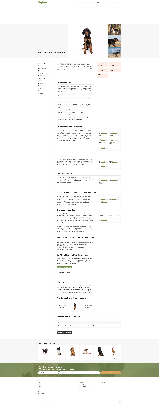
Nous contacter (83, 384)
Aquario (84, 2)
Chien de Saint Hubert (79, 287)
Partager (42, 49)
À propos (81, 382)
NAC (98, 2)
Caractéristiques (42, 68)
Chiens (74, 2)
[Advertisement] (79, 14)
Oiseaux (89, 2)
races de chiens (66, 262)
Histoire (40, 88)
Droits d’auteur (82, 389)
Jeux (116, 2)
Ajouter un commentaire (64, 332)
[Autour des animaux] (42, 2)
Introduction (41, 65)
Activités (40, 80)
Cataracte (60, 270)
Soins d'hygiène (42, 78)
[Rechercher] (120, 3)
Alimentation (41, 83)
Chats (79, 2)
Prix (39, 90)
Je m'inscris (110, 372)
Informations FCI (42, 93)
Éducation (40, 73)
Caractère (40, 70)
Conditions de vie (42, 75)
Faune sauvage (104, 2)
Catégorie (42, 372)
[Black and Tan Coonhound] (88, 41)
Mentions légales (83, 386)
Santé (39, 85)
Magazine (111, 2)
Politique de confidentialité (85, 388)
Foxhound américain (62, 289)
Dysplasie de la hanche (64, 272)
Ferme (93, 2)
